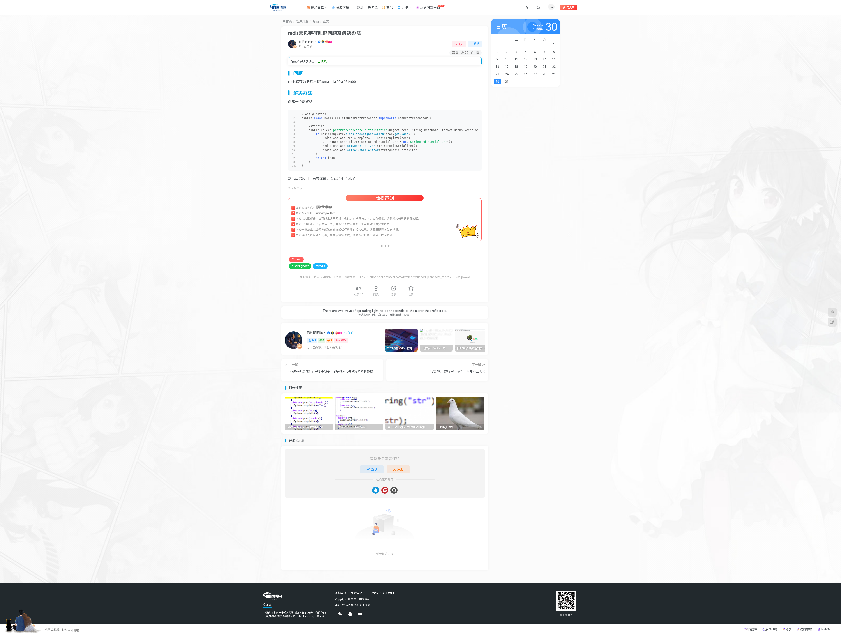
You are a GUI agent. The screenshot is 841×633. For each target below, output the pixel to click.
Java (316, 21)
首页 (288, 21)
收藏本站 (806, 629)
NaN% (825, 629)
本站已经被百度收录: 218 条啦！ (354, 604)
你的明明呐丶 (308, 42)
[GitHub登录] (394, 490)
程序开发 (302, 21)
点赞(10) (771, 629)
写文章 (570, 7)
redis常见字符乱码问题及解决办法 (324, 33)
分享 (788, 629)
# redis (320, 266)
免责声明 (356, 593)
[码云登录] (384, 490)
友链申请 (340, 593)
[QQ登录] (375, 490)
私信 (477, 44)
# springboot (300, 266)
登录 (374, 469)
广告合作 (372, 593)
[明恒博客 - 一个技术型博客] (273, 596)
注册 (400, 469)
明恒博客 (364, 599)
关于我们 (388, 593)
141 (313, 340)
